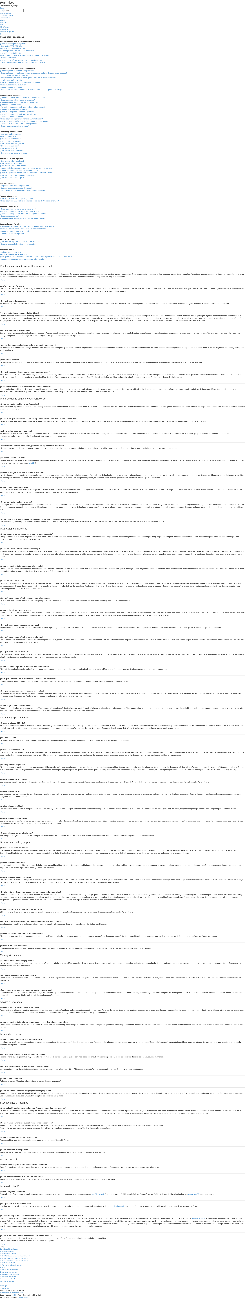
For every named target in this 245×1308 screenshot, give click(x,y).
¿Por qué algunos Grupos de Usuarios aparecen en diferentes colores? (27, 173)
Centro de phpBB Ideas (117, 1206)
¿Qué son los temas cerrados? (12, 151)
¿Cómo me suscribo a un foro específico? (16, 231)
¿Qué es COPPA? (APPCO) (11, 46)
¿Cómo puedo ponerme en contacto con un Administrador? (22, 259)
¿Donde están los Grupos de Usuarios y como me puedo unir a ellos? (26, 168)
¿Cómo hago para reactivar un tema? (14, 126)
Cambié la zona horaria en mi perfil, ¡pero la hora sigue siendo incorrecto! (28, 78)
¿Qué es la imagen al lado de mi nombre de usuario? (20, 82)
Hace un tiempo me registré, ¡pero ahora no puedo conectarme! (24, 55)
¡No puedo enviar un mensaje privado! (14, 186)
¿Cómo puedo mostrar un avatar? (13, 85)
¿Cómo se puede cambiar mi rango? (14, 87)
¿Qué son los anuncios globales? (12, 143)
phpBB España (23, 1297)
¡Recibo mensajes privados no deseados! (16, 188)
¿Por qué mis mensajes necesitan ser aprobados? (19, 124)
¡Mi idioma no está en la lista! (11, 80)
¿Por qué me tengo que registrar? (13, 44)
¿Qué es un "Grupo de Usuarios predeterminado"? (19, 175)
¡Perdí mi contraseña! (8, 58)
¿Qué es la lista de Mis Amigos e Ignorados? (17, 198)
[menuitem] (7, 15)
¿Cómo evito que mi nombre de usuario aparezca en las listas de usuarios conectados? (33, 73)
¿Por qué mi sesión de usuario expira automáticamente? (21, 60)
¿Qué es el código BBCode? (11, 134)
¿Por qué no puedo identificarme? (13, 53)
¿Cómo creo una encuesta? (10, 105)
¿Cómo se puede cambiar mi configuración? (17, 71)
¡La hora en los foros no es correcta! (14, 75)
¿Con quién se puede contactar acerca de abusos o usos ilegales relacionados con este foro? (36, 257)
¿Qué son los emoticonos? (10, 139)
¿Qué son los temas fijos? (10, 148)
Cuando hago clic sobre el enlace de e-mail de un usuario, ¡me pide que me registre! (32, 90)
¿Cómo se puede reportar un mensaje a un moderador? (21, 119)
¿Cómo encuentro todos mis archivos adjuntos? (18, 244)
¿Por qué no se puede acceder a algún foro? (17, 112)
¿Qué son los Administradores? (12, 161)
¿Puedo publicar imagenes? (10, 141)
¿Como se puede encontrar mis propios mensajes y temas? (23, 218)
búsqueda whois (198, 1218)
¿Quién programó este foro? (11, 252)
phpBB (31, 463)
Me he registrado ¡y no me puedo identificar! (17, 51)
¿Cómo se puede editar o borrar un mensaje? (17, 100)
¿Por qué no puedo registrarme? (12, 48)
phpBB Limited (98, 1194)
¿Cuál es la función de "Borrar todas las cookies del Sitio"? (22, 63)
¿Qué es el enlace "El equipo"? (12, 178)
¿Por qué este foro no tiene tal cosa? (14, 254)
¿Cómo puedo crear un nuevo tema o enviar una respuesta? (23, 98)
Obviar (2, 8)
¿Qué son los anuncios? (9, 146)
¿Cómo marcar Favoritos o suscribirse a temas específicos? (23, 229)
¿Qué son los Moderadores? (11, 163)
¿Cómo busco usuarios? (9, 216)
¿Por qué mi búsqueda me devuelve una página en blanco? (23, 214)
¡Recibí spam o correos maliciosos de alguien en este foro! (22, 190)
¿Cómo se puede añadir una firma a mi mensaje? (19, 102)
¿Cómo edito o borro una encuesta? (14, 109)
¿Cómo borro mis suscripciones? (12, 234)
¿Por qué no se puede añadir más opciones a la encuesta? (22, 107)
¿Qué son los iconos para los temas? (14, 153)
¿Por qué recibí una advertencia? (12, 117)
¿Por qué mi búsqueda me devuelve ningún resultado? (21, 211)
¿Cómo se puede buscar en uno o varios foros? (18, 209)
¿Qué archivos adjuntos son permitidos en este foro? (20, 242)
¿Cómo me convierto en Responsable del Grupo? (19, 170)
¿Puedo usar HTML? (8, 136)
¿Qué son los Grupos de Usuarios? (13, 166)
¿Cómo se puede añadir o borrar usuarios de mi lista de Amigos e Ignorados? (29, 201)
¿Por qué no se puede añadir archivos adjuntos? (18, 114)
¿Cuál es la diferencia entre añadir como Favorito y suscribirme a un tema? (28, 226)
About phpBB (193, 1194)
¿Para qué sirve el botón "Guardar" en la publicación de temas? (24, 121)
